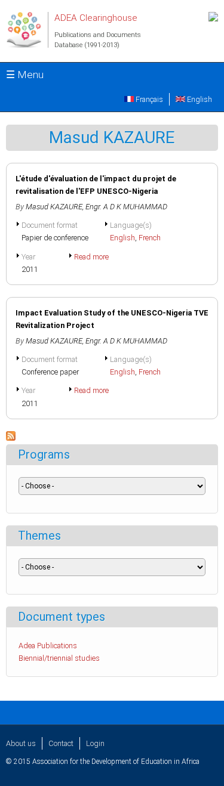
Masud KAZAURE (54, 206)
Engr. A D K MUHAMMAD (126, 206)
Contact (60, 743)
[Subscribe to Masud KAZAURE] (11, 438)
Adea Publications (48, 645)
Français (148, 99)
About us (21, 743)
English (198, 99)
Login (95, 743)
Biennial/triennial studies (59, 658)
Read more (91, 256)
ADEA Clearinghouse (95, 18)
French (150, 237)
